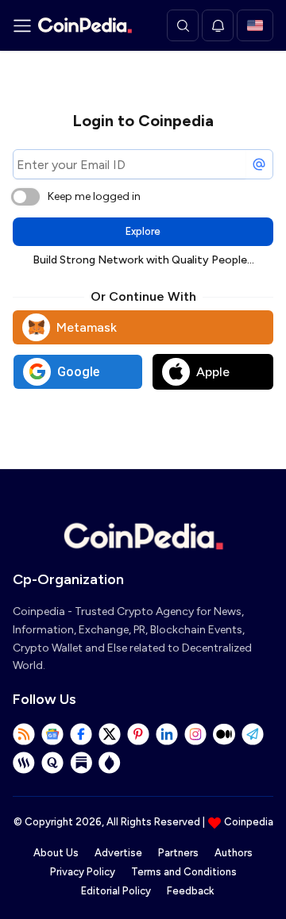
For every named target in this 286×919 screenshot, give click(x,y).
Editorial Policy (116, 891)
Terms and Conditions (184, 872)
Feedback (190, 891)
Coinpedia (248, 822)
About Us (56, 853)
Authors (233, 853)
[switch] (25, 197)
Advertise (118, 853)
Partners (178, 853)
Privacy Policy (82, 872)
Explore (143, 231)
